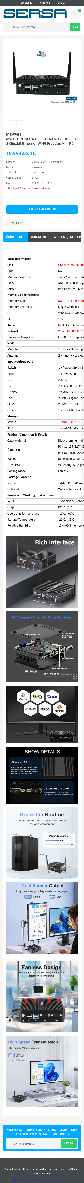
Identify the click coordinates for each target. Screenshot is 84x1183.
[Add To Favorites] (23, 198)
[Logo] (35, 14)
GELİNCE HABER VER (42, 209)
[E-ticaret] (41, 1180)
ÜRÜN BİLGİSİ (15, 237)
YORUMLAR (38, 237)
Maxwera (13, 134)
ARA (75, 27)
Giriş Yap (45, 2)
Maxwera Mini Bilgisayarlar (47, 162)
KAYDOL (69, 1143)
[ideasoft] (20, 1180)
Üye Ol (61, 2)
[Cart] (76, 14)
